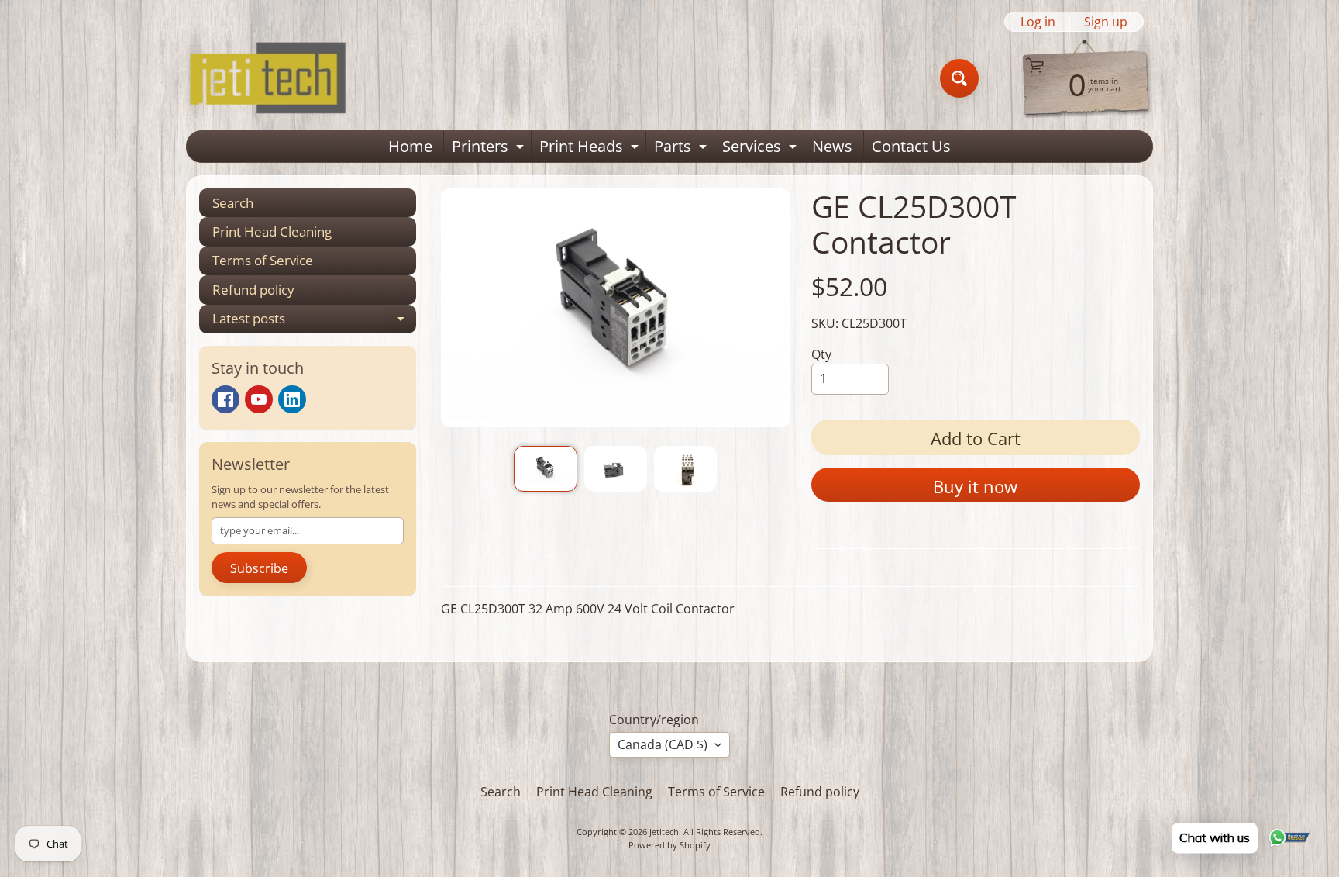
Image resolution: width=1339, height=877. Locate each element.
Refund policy (253, 290)
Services (761, 149)
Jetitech (664, 831)
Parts (682, 149)
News (832, 146)
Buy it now (975, 486)
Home (410, 146)
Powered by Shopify (669, 845)
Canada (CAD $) (662, 744)
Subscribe (259, 568)
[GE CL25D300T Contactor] (545, 469)
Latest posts (314, 321)
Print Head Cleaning (272, 231)
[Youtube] (259, 399)
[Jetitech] (267, 78)
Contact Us (911, 146)
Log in (1038, 22)
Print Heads (590, 149)
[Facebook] (225, 399)
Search (232, 203)
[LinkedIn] (292, 399)
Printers (490, 149)
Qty (821, 354)
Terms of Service (262, 260)
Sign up (1105, 22)
